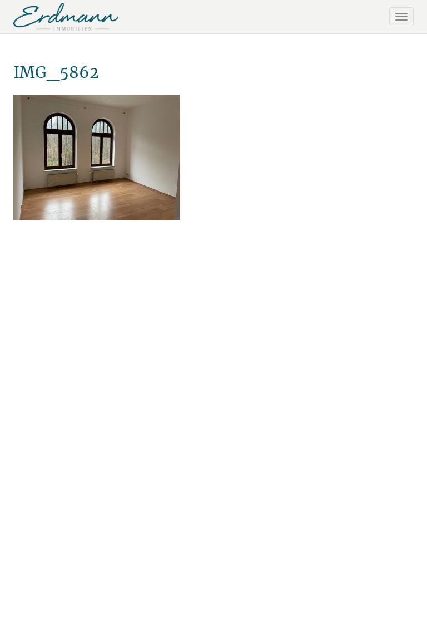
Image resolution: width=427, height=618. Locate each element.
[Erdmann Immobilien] (66, 16)
